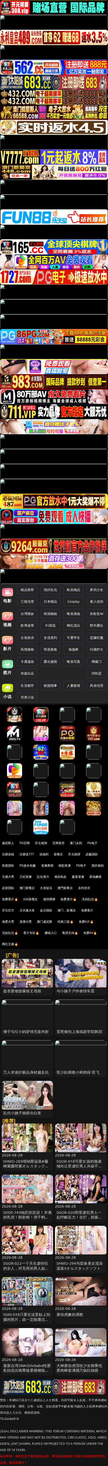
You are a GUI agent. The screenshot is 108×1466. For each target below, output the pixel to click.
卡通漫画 (27, 661)
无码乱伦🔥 (90, 899)
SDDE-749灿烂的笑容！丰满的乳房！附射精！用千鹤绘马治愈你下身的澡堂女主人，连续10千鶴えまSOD (27, 1219)
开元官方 (8, 910)
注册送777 (27, 854)
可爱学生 (73, 637)
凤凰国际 (8, 865)
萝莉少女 (96, 589)
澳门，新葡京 (67, 910)
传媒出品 (27, 673)
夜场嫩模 (95, 877)
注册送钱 (8, 854)
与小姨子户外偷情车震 (76, 990)
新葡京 (58, 854)
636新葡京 (30, 899)
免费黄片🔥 (69, 899)
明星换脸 (50, 649)
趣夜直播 (78, 877)
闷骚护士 (96, 649)
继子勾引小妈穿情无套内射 (26, 1031)
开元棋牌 (41, 843)
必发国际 (8, 888)
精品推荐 (27, 589)
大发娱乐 (46, 888)
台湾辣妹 (27, 613)
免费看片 (87, 910)
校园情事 (50, 685)
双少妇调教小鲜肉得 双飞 (78, 1072)
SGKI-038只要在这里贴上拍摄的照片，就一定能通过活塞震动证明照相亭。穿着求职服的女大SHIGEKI (26, 1321)
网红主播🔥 (10, 944)
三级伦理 (27, 601)
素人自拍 (96, 601)
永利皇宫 (84, 888)
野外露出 (96, 625)
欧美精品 (73, 589)
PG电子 (92, 843)
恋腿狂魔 (96, 637)
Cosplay (74, 601)
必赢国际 (92, 854)
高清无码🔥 (70, 933)
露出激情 (50, 661)
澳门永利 (76, 843)
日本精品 (50, 601)
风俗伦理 (96, 685)
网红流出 (73, 625)
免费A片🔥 (86, 921)
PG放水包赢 (28, 865)
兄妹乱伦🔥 (10, 933)
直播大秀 (26, 921)
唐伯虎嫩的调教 (70, 1314)
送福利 (43, 854)
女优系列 (50, 637)
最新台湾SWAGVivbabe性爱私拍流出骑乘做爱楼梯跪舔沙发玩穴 (27, 1370)
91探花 (50, 625)
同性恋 (96, 673)
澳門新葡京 (65, 888)
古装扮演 (27, 637)
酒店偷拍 (97, 865)
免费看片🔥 (10, 899)
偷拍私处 (61, 877)
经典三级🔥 (66, 921)
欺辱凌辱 (27, 625)
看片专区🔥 (31, 933)
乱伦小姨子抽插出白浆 (22, 1112)
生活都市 (27, 685)
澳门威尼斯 (44, 921)
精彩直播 (65, 865)
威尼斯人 (8, 843)
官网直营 (58, 843)
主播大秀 (8, 877)
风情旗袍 (27, 649)
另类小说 (27, 697)
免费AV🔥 (90, 933)
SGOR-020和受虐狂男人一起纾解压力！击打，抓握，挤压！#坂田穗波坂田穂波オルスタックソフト (81, 1219)
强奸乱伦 (50, 589)
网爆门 (96, 661)
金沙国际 (46, 910)
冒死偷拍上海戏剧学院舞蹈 (79, 1031)
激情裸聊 (49, 899)
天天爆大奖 (27, 910)
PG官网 (25, 843)
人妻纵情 (73, 685)
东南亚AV (96, 613)
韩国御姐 (50, 613)
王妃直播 (26, 877)
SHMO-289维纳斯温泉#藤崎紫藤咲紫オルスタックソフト (26, 1166)
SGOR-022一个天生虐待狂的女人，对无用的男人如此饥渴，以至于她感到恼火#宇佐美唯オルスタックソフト (27, 1270)
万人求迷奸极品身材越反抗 (26, 1072)
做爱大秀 (8, 921)
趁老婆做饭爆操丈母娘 (22, 990)
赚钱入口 (51, 933)
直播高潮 (47, 865)
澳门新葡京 (27, 888)
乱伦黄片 (43, 877)
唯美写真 (73, 661)
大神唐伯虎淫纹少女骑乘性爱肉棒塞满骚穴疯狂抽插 (79, 1368)
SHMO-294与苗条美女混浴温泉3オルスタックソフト (80, 1265)
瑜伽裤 (73, 649)
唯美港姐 (73, 613)
